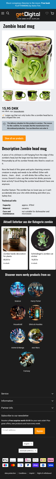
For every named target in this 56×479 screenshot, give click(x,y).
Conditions (22, 473)
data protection (10, 473)
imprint (31, 473)
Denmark (27, 451)
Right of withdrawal (44, 473)
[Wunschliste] (47, 13)
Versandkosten (19, 111)
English (26, 444)
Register (40, 431)
